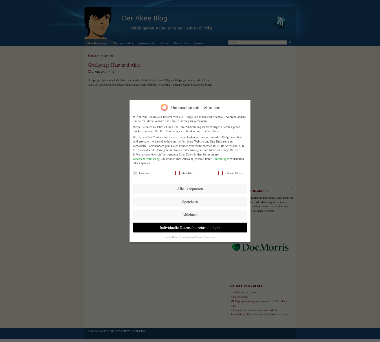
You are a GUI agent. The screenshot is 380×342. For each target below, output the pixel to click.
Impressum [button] (210, 236)
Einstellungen (220, 159)
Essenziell (145, 173)
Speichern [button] (190, 201)
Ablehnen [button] (190, 214)
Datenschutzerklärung (146, 159)
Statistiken (187, 173)
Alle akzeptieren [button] (190, 188)
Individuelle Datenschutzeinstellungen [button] (190, 227)
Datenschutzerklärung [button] (192, 236)
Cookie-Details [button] (172, 236)
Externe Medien (234, 173)
